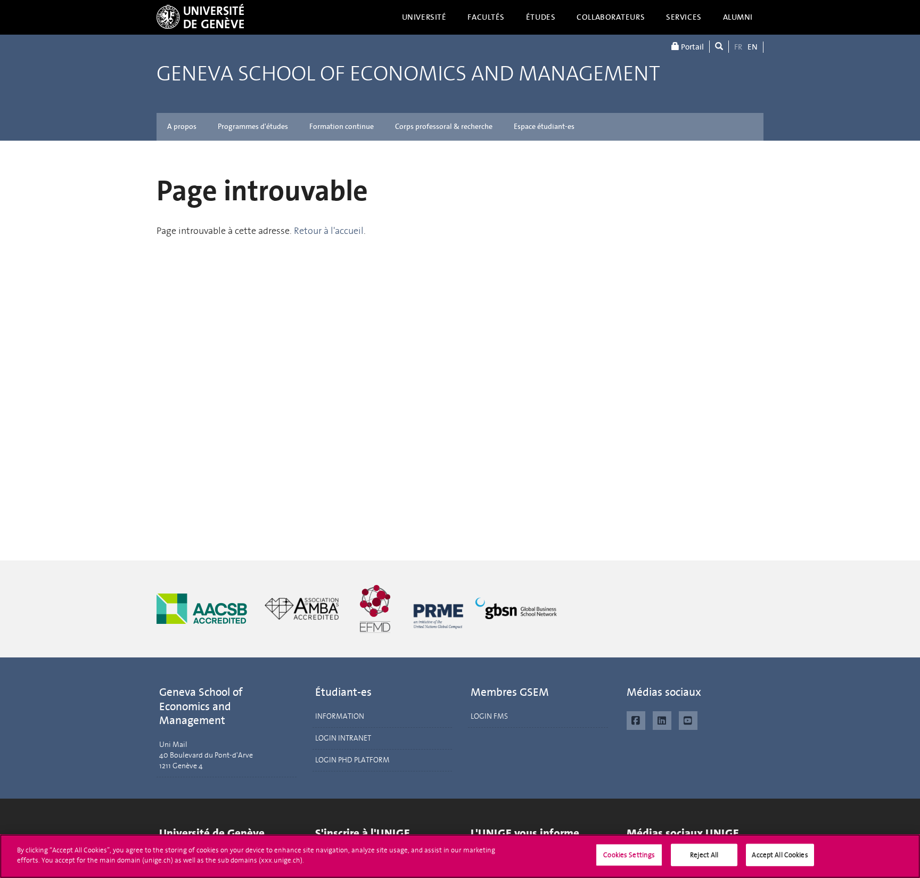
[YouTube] (688, 719)
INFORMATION (339, 716)
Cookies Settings (629, 854)
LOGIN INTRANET (343, 738)
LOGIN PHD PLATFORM (352, 760)
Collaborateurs (611, 17)
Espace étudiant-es (544, 126)
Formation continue (341, 126)
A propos (181, 126)
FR (738, 47)
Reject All (704, 854)
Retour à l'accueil (329, 230)
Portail (691, 47)
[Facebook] (636, 719)
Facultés (486, 17)
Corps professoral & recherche (443, 126)
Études (540, 17)
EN (753, 47)
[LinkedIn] (662, 719)
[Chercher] (719, 46)
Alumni (738, 17)
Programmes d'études (253, 126)
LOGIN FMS (489, 716)
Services (684, 17)
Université (424, 17)
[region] (460, 856)
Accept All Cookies (780, 854)
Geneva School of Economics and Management (408, 74)
